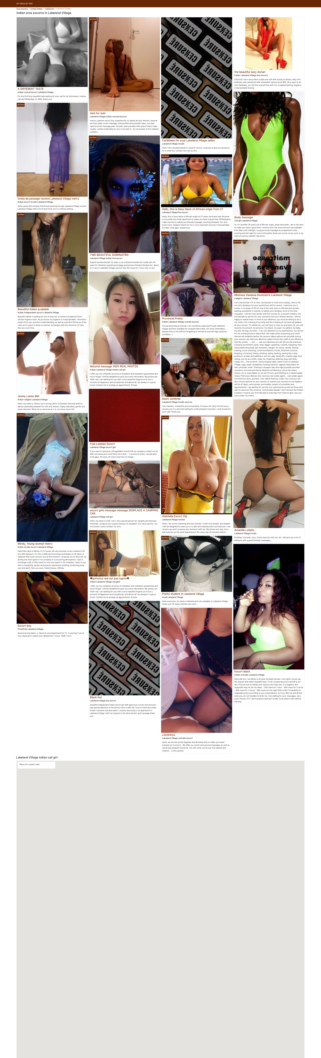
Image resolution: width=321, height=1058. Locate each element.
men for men (98, 113)
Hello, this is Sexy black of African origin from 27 (192, 209)
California (49, 8)
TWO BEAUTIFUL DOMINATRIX (109, 254)
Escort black (242, 671)
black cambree (171, 398)
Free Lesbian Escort (102, 443)
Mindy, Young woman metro (35, 543)
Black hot (96, 697)
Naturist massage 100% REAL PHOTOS (114, 366)
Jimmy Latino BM (28, 396)
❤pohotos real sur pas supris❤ (109, 578)
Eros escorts (22, 8)
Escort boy (24, 625)
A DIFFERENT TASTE (31, 88)
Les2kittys (168, 734)
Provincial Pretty (172, 318)
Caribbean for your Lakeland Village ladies (188, 140)
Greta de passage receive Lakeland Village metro (48, 198)
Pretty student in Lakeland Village (183, 593)
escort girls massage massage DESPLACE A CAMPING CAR (124, 512)
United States (36, 8)
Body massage (243, 217)
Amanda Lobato (244, 530)
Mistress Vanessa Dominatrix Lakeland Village (263, 295)
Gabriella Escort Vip (174, 516)
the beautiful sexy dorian (249, 71)
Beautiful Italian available (33, 309)
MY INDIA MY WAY (25, 3)
